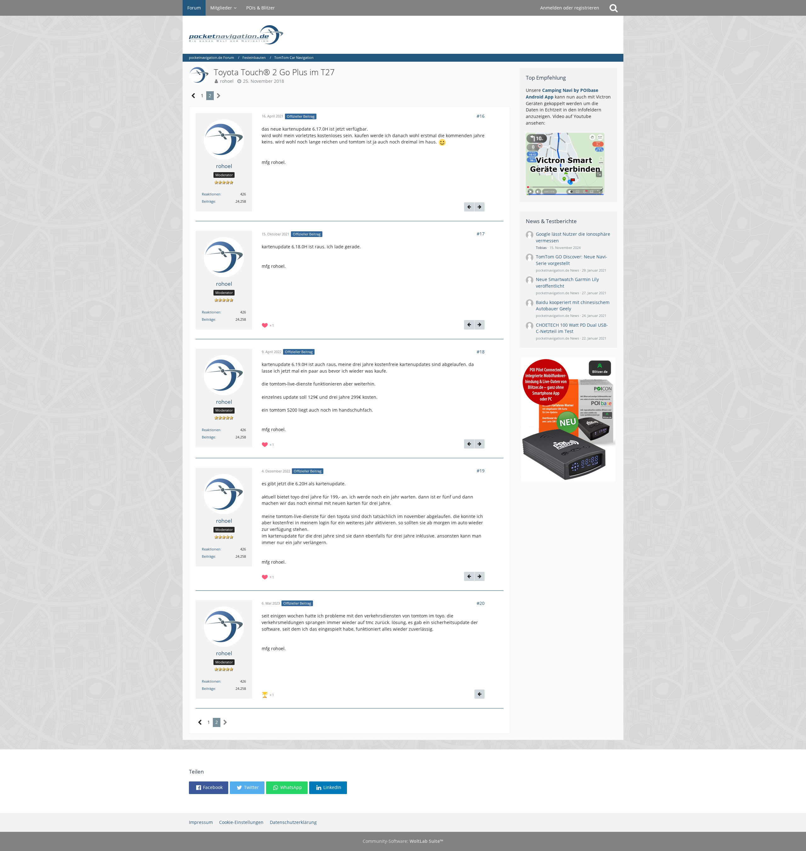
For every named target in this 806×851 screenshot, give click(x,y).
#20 (481, 603)
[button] (208, 787)
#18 (481, 352)
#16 (481, 116)
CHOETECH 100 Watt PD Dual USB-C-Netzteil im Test (572, 328)
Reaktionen (211, 194)
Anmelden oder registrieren (569, 8)
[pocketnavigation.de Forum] (403, 35)
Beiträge (208, 201)
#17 (481, 234)
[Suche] (613, 8)
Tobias (541, 247)
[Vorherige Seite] (193, 95)
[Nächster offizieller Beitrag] (479, 206)
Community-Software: (403, 841)
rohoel (227, 81)
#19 (481, 471)
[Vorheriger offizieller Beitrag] (469, 206)
